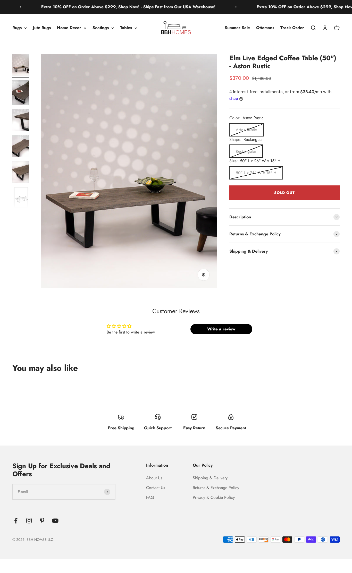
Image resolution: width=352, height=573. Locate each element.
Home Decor (69, 28)
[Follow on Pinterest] (42, 520)
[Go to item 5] (20, 172)
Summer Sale (237, 28)
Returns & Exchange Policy (216, 488)
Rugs (17, 28)
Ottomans (265, 28)
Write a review (221, 329)
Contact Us (155, 488)
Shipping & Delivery (210, 478)
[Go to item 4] (20, 146)
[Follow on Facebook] (15, 520)
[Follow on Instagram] (29, 520)
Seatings (101, 28)
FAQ (150, 497)
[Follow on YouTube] (55, 520)
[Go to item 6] (20, 198)
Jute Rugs (42, 28)
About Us (154, 478)
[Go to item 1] (20, 66)
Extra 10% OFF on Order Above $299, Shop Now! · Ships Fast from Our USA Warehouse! (115, 7)
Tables (126, 28)
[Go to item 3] (20, 120)
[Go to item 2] (20, 93)
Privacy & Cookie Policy (214, 497)
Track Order (292, 28)
